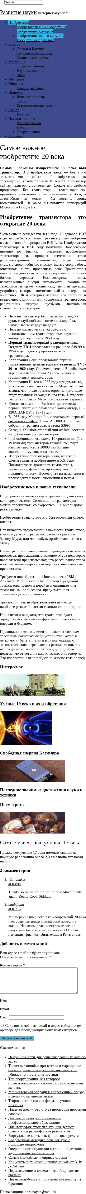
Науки (22, 127)
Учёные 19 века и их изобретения (33, 703)
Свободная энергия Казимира (29, 753)
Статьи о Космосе (31, 49)
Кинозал (23, 114)
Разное (13, 110)
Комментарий (12, 965)
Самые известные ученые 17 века (40, 842)
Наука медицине (30, 70)
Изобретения (18, 22)
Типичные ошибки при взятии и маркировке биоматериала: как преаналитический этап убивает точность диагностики (44, 1070)
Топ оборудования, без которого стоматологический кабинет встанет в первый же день (45, 1083)
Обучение (16, 79)
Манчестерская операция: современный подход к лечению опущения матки (46, 1094)
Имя (3, 1000)
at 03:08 (14, 884)
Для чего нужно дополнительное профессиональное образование (34, 1120)
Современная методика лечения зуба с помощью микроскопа (39, 1142)
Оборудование (28, 132)
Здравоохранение (31, 66)
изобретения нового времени (40, 35)
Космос (14, 44)
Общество (16, 84)
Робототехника (29, 123)
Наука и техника (21, 118)
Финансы (15, 136)
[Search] (1, 3)
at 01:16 (14, 909)
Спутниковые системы (35, 53)
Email (4, 1009)
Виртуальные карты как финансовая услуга (43, 1135)
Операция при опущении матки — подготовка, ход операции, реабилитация (46, 1151)
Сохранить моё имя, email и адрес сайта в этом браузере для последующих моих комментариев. (40, 1027)
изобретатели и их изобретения (42, 27)
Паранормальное (30, 88)
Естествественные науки (37, 105)
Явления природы (31, 97)
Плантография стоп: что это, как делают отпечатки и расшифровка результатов (41, 1129)
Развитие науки (18, 12)
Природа (15, 92)
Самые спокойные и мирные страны (37, 1157)
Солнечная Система (33, 57)
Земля (21, 101)
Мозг (21, 75)
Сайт (4, 1017)
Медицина (16, 62)
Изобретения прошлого (35, 40)
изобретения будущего (35, 31)
